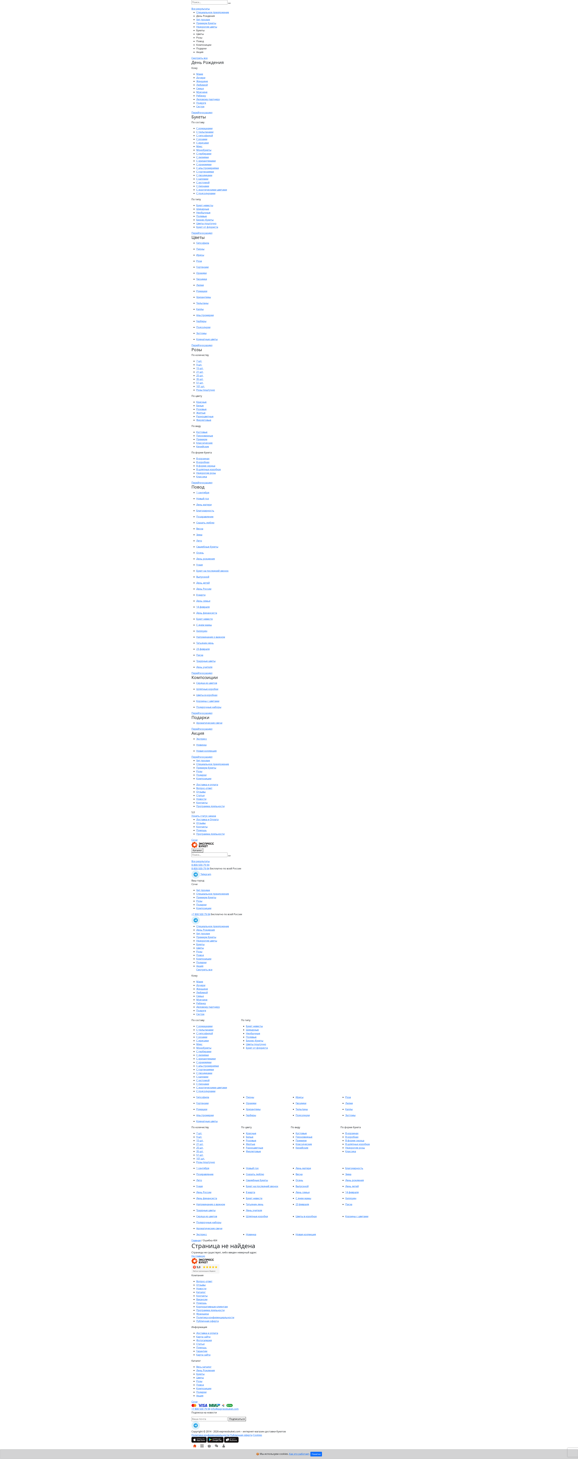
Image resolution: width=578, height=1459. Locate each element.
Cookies (257, 1435)
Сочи (194, 840)
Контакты (202, 802)
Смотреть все (199, 58)
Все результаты (200, 8)
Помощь (201, 830)
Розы (199, 37)
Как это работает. (299, 1454)
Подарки (201, 48)
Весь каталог (203, 1366)
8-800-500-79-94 (200, 865)
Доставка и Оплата (207, 819)
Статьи (200, 795)
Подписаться (237, 1419)
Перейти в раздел (201, 112)
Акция (199, 52)
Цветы (200, 34)
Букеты (200, 30)
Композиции (203, 44)
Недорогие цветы (206, 26)
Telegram (205, 874)
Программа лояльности (210, 806)
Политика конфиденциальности (215, 1317)
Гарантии (201, 1351)
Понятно (316, 1454)
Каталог (197, 850)
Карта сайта (203, 1336)
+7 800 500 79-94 (200, 914)
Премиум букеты (206, 23)
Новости (201, 799)
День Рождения (205, 16)
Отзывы (201, 791)
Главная (196, 1240)
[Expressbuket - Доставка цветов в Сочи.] (202, 844)
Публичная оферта (207, 1321)
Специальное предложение (212, 12)
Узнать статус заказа (203, 816)
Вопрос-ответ (204, 788)
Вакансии (201, 1299)
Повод (200, 41)
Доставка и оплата (207, 784)
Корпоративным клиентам (212, 1306)
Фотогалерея (204, 1340)
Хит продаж (203, 19)
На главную (198, 1256)
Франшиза (202, 1313)
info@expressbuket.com (225, 1409)
